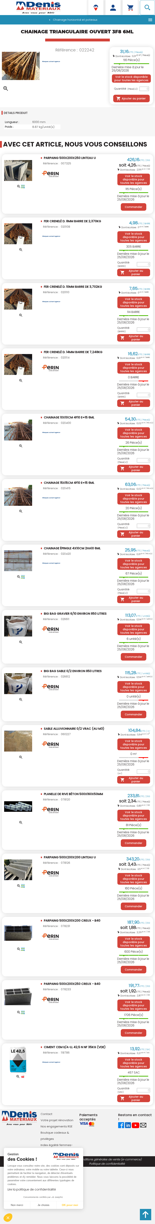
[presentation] (39, 113)
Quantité (126, 89)
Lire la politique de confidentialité (32, 1189)
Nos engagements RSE (56, 1126)
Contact (46, 1114)
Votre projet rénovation (57, 1120)
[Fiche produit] (23, 1076)
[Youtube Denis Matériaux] (136, 1125)
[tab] (38, 113)
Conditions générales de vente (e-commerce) (110, 1159)
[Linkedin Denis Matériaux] (128, 1125)
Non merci (17, 1204)
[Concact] (143, 1125)
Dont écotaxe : (123, 56)
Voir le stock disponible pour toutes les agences (131, 78)
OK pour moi (70, 1204)
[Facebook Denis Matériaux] (121, 1125)
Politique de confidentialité (107, 1164)
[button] (7, 1217)
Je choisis (43, 1204)
